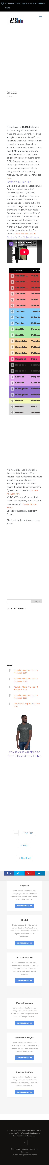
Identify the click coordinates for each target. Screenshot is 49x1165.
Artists (9, 97)
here (9, 178)
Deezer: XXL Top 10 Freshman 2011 (27, 704)
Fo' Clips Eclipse (24, 957)
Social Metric (37, 270)
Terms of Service (30, 1155)
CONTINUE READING (24, 906)
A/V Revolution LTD (23, 1149)
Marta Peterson (24, 1003)
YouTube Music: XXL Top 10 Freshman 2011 (26, 671)
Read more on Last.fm (25, 233)
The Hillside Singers (25, 1037)
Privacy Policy (17, 1155)
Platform (18, 270)
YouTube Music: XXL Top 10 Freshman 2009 (26, 688)
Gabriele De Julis (24, 1072)
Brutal (24, 920)
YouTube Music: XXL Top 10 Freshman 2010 (26, 679)
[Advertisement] (24, 55)
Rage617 (24, 885)
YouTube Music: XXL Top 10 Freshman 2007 (26, 696)
